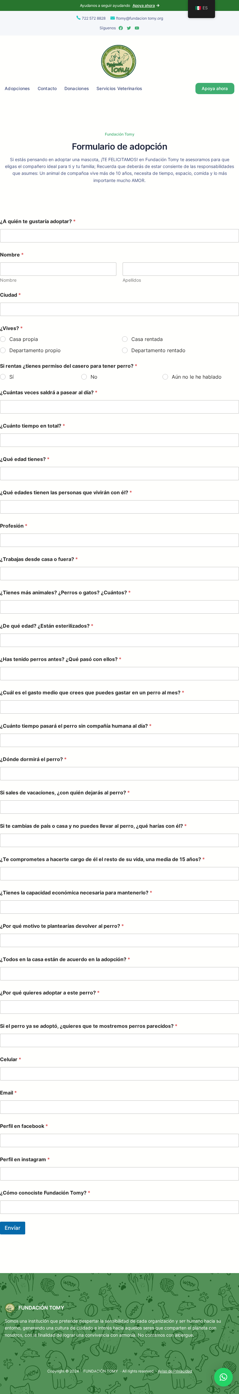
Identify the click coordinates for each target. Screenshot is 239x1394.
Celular (10, 1059)
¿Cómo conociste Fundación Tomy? (45, 1193)
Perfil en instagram (25, 1159)
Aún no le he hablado (197, 377)
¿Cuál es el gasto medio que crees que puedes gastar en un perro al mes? (92, 693)
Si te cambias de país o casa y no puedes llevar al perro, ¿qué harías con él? (93, 826)
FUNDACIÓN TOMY (41, 1308)
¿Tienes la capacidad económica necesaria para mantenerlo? (76, 893)
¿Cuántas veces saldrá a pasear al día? (48, 392)
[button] (223, 1377)
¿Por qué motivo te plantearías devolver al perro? (62, 926)
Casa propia (23, 339)
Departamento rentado (158, 350)
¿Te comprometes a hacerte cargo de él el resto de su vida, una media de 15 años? (102, 859)
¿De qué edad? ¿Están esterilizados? (46, 626)
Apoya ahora (144, 5)
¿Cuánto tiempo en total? (32, 426)
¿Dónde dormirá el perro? (33, 759)
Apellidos (132, 280)
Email (8, 1093)
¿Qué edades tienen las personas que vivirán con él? (66, 493)
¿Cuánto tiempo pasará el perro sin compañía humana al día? (76, 726)
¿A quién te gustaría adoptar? (38, 221)
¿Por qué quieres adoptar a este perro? (50, 993)
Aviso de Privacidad (175, 1371)
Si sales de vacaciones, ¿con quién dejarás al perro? (65, 793)
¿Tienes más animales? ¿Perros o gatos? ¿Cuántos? (65, 593)
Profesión (13, 526)
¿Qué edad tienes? (24, 459)
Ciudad (10, 295)
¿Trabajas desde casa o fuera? (39, 559)
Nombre (8, 280)
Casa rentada (147, 339)
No (94, 377)
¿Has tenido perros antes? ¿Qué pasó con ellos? (60, 659)
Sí (11, 377)
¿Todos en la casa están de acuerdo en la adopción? (65, 959)
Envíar (13, 1228)
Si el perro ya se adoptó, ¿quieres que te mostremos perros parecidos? (88, 1026)
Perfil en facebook (24, 1126)
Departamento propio (35, 350)
